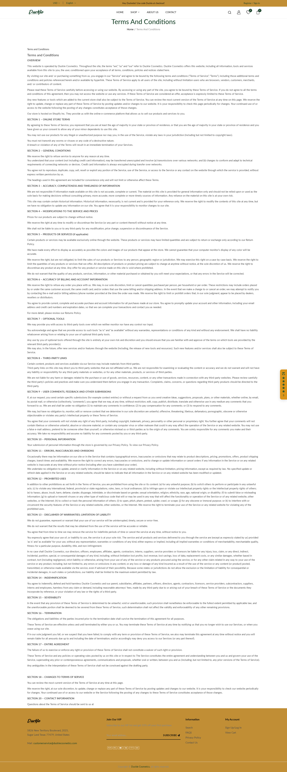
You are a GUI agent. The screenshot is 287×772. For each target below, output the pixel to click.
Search (189, 728)
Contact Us (192, 742)
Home (130, 29)
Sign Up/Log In (233, 728)
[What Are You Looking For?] (227, 12)
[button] (283, 384)
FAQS (189, 732)
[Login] (236, 12)
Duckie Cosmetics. (140, 767)
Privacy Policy (193, 737)
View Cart (230, 732)
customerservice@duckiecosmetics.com (55, 743)
